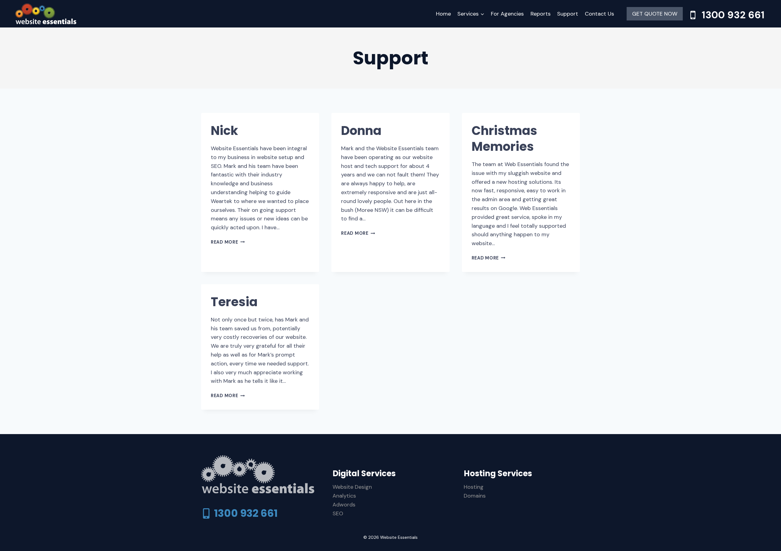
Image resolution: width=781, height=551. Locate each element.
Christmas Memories (504, 138)
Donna (361, 130)
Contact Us (599, 13)
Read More (228, 242)
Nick (224, 130)
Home (443, 13)
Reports (541, 13)
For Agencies (507, 13)
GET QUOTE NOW (654, 13)
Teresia (234, 301)
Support (567, 13)
